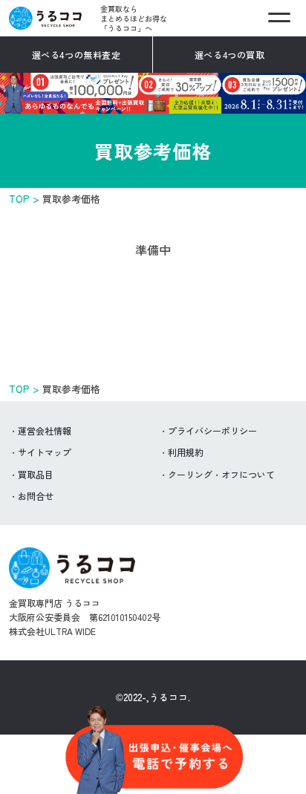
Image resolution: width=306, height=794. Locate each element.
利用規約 (186, 452)
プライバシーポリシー (212, 430)
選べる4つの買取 (230, 54)
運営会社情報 (44, 430)
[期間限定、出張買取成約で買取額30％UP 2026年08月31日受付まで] (153, 104)
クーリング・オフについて (221, 474)
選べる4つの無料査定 (76, 54)
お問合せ (35, 495)
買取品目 (35, 474)
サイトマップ (44, 452)
